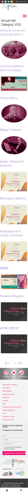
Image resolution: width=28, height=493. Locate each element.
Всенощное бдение (13, 198)
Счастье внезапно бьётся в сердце (12, 68)
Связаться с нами (8, 416)
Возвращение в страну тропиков (11, 233)
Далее (20, 363)
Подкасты (5, 397)
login (17, 2)
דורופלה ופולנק (9, 328)
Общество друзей (8, 410)
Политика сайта (8, 420)
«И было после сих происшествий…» (12, 32)
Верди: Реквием (10, 129)
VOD (4, 404)
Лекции (5, 400)
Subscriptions (7, 391)
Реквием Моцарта (12, 296)
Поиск (21, 490)
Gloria (4, 268)
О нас (4, 413)
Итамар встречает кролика (12, 407)
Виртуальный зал (8, 394)
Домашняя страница (9, 384)
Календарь (6, 388)
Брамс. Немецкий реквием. (11, 163)
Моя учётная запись (7, 490)
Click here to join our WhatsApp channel (12, 426)
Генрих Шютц (9, 98)
